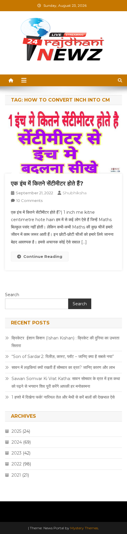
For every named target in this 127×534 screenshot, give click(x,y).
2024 (17, 442)
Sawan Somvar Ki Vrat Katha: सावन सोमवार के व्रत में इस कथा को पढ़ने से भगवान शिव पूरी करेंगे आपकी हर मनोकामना (66, 382)
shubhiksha (75, 192)
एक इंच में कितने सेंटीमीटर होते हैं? (47, 183)
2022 (17, 464)
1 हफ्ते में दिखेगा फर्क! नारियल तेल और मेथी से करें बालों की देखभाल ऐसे (63, 397)
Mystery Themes (84, 528)
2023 (17, 453)
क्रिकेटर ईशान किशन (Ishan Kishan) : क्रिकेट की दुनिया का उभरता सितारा (65, 341)
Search (12, 294)
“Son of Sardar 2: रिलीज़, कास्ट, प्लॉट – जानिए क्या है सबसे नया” (63, 356)
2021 (16, 475)
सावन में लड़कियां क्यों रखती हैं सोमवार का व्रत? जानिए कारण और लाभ (63, 367)
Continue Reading (42, 256)
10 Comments (29, 200)
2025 (16, 431)
